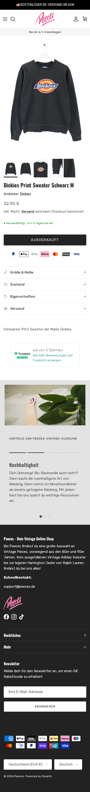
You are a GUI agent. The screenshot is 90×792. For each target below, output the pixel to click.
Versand (27, 211)
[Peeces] (45, 19)
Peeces (19, 776)
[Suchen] (15, 19)
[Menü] (5, 19)
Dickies (25, 194)
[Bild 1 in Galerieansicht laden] (45, 96)
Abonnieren (45, 706)
